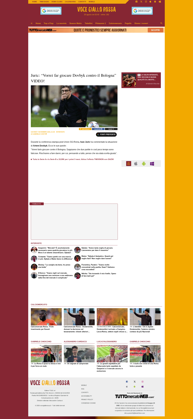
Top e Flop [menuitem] (48, 23)
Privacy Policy (87, 399)
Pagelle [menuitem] (128, 23)
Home (34, 1)
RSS (82, 389)
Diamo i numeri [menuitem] (141, 23)
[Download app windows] (160, 2)
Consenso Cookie (88, 403)
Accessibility (86, 396)
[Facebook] (136, 2)
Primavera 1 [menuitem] (100, 23)
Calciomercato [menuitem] (115, 23)
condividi (97, 129)
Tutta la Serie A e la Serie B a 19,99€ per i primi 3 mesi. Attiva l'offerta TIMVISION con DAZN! (73, 159)
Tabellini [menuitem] (88, 23)
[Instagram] (146, 2)
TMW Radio (44, 1)
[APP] (129, 163)
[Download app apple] (150, 2)
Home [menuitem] (38, 23)
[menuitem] (31, 23)
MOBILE (92, 1)
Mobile (84, 385)
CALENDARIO (70, 1)
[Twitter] (141, 2)
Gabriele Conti (39, 134)
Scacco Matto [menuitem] (75, 23)
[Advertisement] (141, 270)
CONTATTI (82, 1)
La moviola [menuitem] (61, 23)
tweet (110, 129)
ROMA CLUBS (57, 1)
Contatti (84, 392)
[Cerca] (161, 23)
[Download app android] (155, 2)
